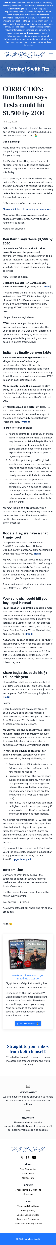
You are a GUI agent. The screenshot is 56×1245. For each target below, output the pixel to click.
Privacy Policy (28, 1210)
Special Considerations (28, 1214)
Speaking (28, 1194)
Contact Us (28, 1178)
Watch (25, 421)
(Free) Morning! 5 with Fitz (28, 1189)
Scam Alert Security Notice (28, 1223)
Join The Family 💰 (28, 1023)
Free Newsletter (28, 1169)
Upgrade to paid (22, 859)
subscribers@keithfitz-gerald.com (22, 1126)
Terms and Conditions (28, 1206)
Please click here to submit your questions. (27, 209)
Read (47, 286)
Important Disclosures (28, 1219)
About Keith (28, 1173)
